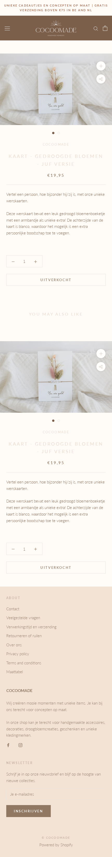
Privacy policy (17, 653)
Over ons (14, 644)
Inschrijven (28, 811)
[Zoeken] (96, 28)
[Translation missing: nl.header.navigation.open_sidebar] (7, 28)
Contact (12, 608)
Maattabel (14, 671)
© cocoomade (56, 837)
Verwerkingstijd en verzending (31, 626)
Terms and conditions (23, 662)
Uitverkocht (56, 280)
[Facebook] (8, 744)
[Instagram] (20, 744)
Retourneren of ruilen (24, 635)
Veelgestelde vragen (23, 617)
